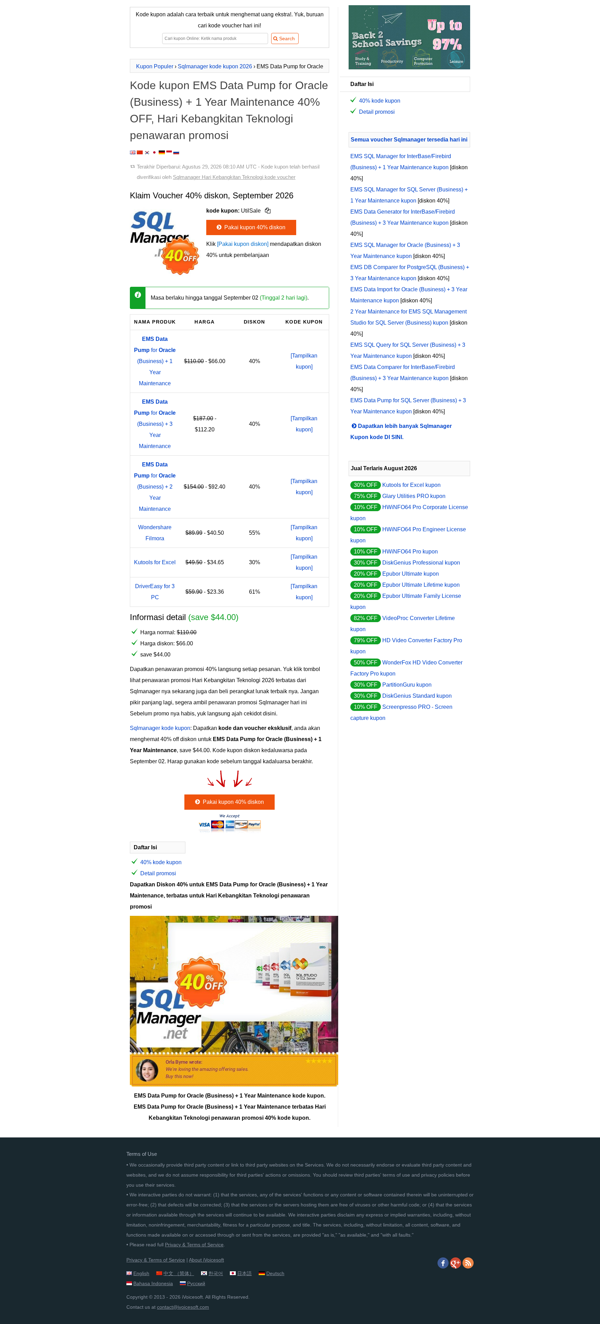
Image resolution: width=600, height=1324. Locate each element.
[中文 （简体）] (140, 152)
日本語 (244, 1273)
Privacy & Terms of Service (194, 1244)
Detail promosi (158, 873)
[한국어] (147, 152)
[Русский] (176, 152)
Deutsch (275, 1273)
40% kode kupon (161, 862)
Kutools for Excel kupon (411, 485)
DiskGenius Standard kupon (417, 696)
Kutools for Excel (155, 562)
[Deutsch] (162, 152)
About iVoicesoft (206, 1260)
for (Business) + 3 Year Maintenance (155, 424)
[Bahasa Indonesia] (169, 152)
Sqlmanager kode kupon (160, 728)
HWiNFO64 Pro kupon (410, 551)
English (141, 1273)
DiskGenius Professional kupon (421, 563)
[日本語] (154, 152)
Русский (196, 1283)
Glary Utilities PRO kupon (413, 496)
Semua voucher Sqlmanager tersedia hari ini (409, 140)
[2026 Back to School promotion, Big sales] (409, 67)
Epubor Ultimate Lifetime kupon (421, 585)
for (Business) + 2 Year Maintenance (155, 487)
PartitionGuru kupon (407, 685)
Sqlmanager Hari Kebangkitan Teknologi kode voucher (234, 177)
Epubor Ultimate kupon (410, 574)
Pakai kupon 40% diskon (254, 227)
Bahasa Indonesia (153, 1283)
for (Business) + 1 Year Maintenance (155, 361)
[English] (132, 152)
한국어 (215, 1273)
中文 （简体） (179, 1273)
